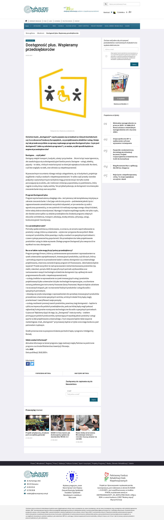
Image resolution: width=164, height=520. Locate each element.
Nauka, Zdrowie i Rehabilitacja (114, 26)
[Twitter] (32, 364)
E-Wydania (57, 21)
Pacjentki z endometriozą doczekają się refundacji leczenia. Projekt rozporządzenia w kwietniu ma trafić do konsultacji (125, 154)
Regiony (45, 26)
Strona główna (30, 33)
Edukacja (61, 26)
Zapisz (93, 400)
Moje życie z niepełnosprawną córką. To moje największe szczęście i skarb (125, 176)
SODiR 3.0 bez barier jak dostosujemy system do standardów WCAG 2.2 (60, 435)
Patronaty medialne (35, 21)
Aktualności (37, 26)
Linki (50, 21)
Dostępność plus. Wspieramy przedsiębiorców (62, 33)
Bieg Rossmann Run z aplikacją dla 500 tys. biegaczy (125, 166)
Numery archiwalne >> (121, 104)
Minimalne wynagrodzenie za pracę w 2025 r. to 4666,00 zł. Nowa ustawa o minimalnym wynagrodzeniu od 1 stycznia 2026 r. (124, 127)
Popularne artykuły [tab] (111, 115)
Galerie (127, 26)
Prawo (27, 26)
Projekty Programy (96, 26)
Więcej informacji (116, 500)
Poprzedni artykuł (43, 373)
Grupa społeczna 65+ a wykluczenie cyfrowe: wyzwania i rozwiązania (122, 141)
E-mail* (69, 391)
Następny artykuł (82, 373)
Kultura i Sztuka (71, 26)
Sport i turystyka (83, 26)
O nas (45, 21)
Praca (54, 26)
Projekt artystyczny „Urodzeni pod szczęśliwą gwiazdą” (37, 434)
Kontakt (77, 21)
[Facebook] (28, 364)
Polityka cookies (67, 21)
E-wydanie (121, 98)
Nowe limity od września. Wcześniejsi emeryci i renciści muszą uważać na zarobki (86, 436)
